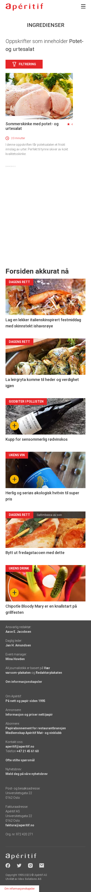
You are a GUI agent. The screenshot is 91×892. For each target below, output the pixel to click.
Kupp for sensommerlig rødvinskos (37, 439)
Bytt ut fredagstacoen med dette (35, 552)
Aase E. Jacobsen (18, 631)
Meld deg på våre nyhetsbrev (26, 774)
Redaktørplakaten (49, 672)
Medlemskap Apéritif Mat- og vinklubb (33, 733)
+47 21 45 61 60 (28, 751)
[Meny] (83, 6)
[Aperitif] (24, 7)
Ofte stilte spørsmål (20, 760)
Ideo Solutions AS (29, 879)
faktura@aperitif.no (20, 825)
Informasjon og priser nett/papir (29, 714)
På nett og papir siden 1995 (25, 701)
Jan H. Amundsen (18, 645)
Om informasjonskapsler (24, 681)
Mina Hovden (15, 659)
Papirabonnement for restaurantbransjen (36, 728)
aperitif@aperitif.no (20, 746)
